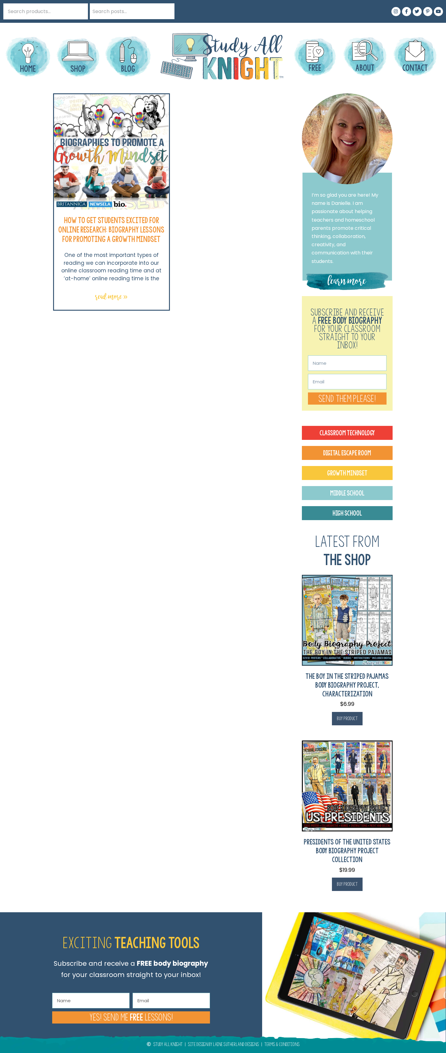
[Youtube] (438, 11)
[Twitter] (417, 11)
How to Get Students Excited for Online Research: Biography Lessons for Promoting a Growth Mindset (111, 230)
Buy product (347, 718)
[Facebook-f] (406, 11)
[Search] (166, 11)
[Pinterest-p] (427, 11)
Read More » (111, 296)
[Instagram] (395, 11)
